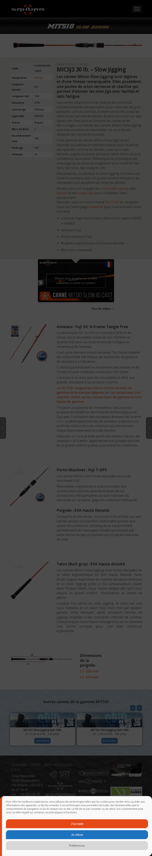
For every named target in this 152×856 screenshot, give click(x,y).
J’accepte (77, 823)
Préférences (77, 845)
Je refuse (77, 834)
